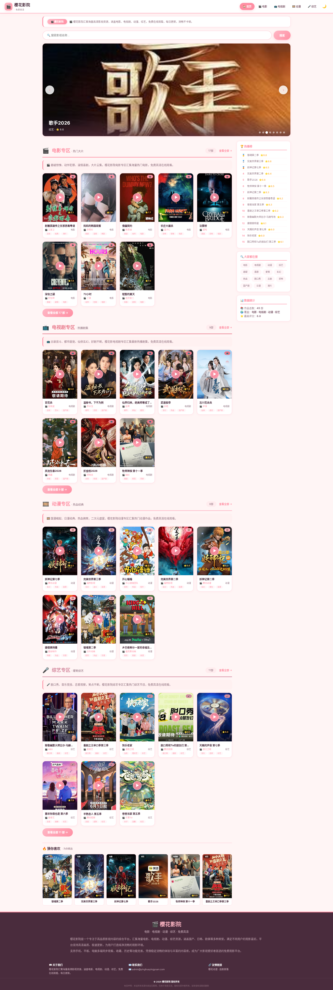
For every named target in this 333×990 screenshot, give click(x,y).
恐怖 (281, 278)
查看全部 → (225, 150)
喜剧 (256, 272)
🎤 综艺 (312, 6)
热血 (245, 278)
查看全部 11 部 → (57, 832)
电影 (245, 265)
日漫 (258, 285)
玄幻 (279, 272)
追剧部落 (224, 969)
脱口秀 (257, 278)
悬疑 (245, 272)
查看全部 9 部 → (57, 489)
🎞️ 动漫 (296, 6)
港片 (270, 285)
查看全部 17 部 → (57, 312)
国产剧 (246, 285)
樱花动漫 (213, 969)
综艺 (281, 265)
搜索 (282, 35)
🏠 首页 (247, 6)
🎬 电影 (262, 6)
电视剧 (257, 265)
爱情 (268, 272)
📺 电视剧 (279, 6)
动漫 (270, 265)
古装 (270, 278)
